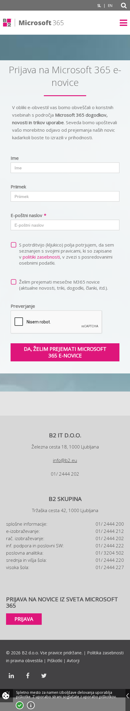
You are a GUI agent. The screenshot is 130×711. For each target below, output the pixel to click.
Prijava (24, 618)
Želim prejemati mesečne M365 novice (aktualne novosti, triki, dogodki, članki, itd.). (63, 285)
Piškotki (54, 660)
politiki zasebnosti (41, 257)
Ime (15, 158)
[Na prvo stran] (33, 23)
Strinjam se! (20, 705)
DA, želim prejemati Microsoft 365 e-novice (65, 352)
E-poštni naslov (28, 215)
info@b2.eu (65, 460)
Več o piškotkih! (31, 705)
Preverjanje (23, 306)
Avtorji (73, 660)
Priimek (18, 187)
